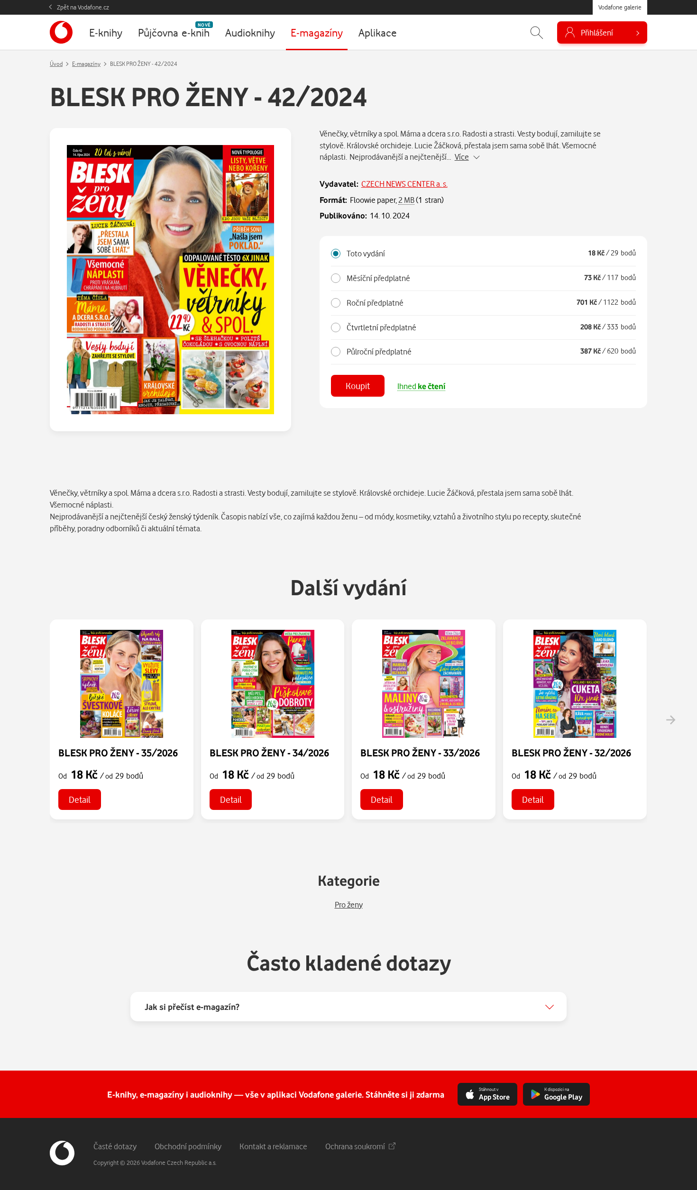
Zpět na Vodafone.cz (83, 7)
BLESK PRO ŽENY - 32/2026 (571, 752)
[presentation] (670, 720)
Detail (80, 799)
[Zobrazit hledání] (536, 32)
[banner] (61, 32)
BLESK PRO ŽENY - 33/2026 (420, 752)
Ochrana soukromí (355, 1146)
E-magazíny (86, 63)
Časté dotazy (115, 1146)
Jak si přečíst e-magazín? (192, 1006)
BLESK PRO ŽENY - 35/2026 (118, 752)
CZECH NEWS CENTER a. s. (404, 184)
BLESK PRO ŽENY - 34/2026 (269, 752)
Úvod (56, 63)
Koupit (358, 385)
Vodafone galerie (620, 7)
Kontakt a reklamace (273, 1146)
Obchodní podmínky (188, 1146)
